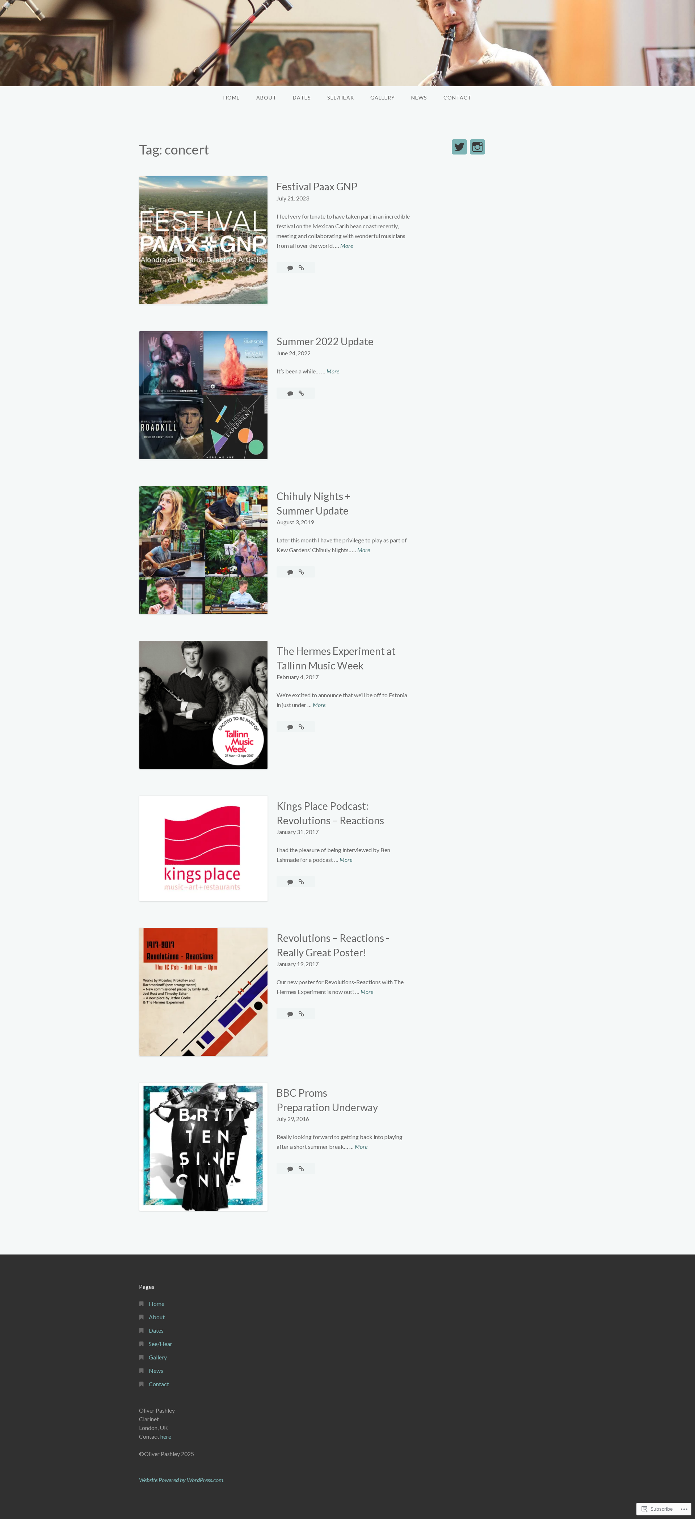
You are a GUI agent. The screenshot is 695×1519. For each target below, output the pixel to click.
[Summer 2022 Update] (301, 393)
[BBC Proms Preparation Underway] (301, 1168)
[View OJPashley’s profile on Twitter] (459, 147)
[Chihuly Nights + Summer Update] (301, 571)
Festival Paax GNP (317, 186)
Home (231, 97)
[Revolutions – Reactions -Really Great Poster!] (301, 1013)
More (346, 246)
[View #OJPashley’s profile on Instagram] (477, 147)
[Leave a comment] (290, 267)
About (266, 97)
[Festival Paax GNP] (301, 267)
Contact (457, 97)
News (419, 97)
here (165, 1436)
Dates (302, 97)
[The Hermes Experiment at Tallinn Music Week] (301, 726)
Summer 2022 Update (325, 341)
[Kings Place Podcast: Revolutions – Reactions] (301, 881)
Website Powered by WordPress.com (181, 1479)
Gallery (382, 97)
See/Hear (340, 97)
